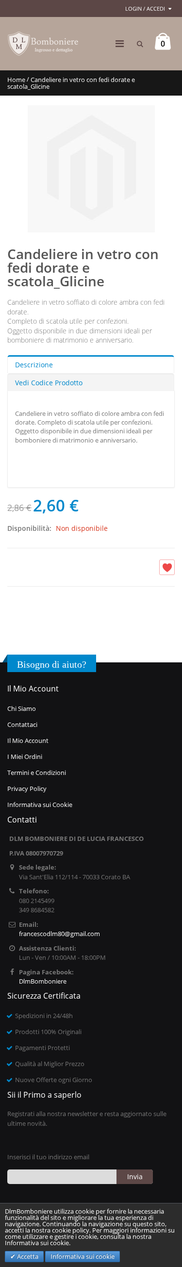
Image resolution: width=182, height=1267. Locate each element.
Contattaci (22, 724)
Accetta (27, 1256)
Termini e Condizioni (36, 772)
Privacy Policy (27, 788)
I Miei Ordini (24, 756)
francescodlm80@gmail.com (59, 933)
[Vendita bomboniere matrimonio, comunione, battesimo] (43, 44)
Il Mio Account (28, 740)
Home (16, 79)
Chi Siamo (21, 708)
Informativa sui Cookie (39, 804)
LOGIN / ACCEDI (145, 8)
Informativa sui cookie (82, 1256)
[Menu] (120, 43)
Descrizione (34, 364)
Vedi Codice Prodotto (49, 382)
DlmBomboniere (42, 981)
